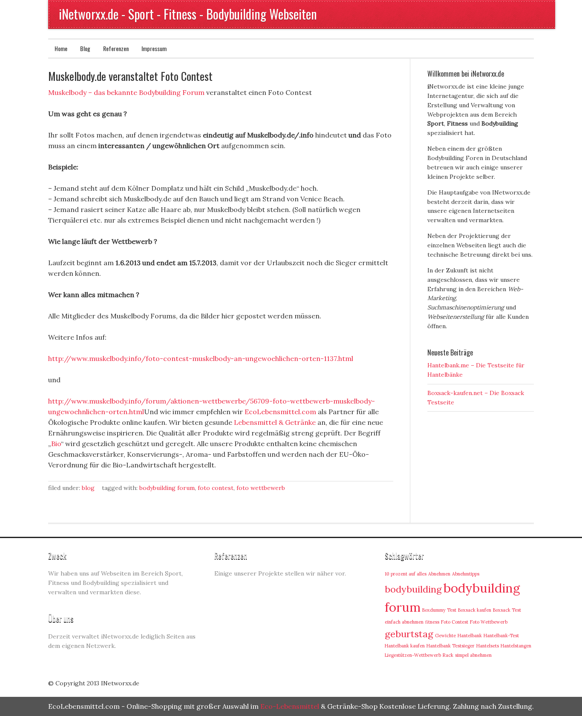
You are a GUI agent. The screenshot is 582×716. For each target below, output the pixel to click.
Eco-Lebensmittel (289, 706)
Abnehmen (439, 574)
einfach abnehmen (404, 622)
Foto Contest (215, 488)
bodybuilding (413, 589)
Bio (56, 443)
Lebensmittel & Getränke (275, 422)
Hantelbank (470, 636)
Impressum (154, 48)
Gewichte (445, 636)
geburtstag (409, 634)
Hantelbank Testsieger (450, 646)
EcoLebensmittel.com (280, 411)
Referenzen (116, 48)
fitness (432, 622)
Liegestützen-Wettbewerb (413, 655)
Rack (448, 655)
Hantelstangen (516, 646)
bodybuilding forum (167, 488)
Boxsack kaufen (474, 610)
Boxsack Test (507, 610)
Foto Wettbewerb (260, 488)
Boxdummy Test (439, 610)
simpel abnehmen (473, 655)
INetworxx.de (120, 683)
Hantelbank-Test (501, 636)
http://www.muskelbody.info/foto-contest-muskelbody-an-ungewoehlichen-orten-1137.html (200, 358)
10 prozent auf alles (405, 574)
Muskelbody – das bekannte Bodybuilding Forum (126, 92)
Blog (85, 48)
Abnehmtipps (465, 574)
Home (61, 48)
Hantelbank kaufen (405, 646)
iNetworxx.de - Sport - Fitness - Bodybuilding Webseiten (188, 13)
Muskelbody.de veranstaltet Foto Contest (130, 76)
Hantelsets (487, 646)
